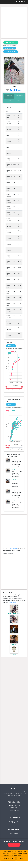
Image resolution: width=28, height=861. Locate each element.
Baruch (14, 624)
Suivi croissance (14, 809)
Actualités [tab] (9, 100)
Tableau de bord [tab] (9, 96)
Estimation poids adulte (14, 805)
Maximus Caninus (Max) (14, 613)
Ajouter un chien (10, 48)
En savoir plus (8, 858)
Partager (19, 90)
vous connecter (14, 549)
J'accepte (21, 858)
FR (24, 1)
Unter (14, 480)
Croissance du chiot (14, 810)
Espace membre (14, 844)
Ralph (14, 654)
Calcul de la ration (14, 823)
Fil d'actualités (11, 42)
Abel (13, 459)
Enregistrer (11, 345)
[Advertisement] (14, 22)
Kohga (14, 644)
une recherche (12, 602)
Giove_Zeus (14, 634)
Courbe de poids (14, 807)
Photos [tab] (19, 100)
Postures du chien (14, 835)
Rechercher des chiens (11, 51)
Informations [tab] (19, 95)
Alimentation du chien (14, 821)
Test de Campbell (14, 833)
